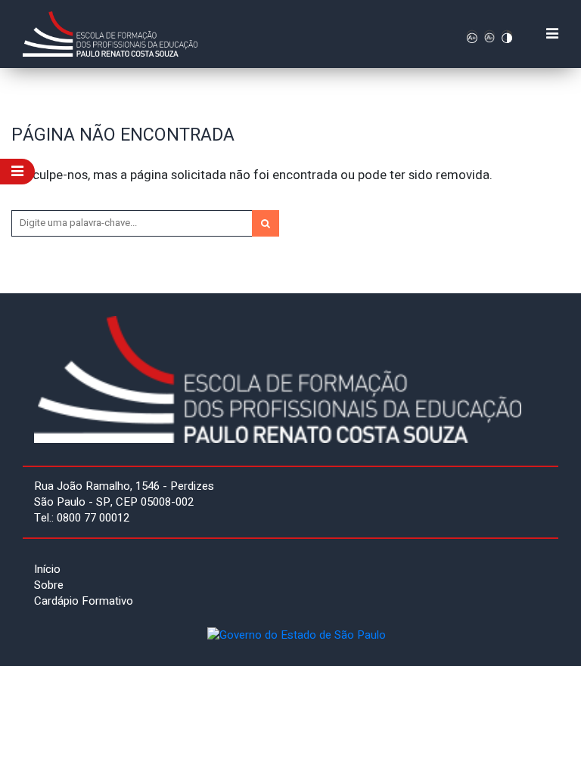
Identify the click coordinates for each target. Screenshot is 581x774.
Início (47, 569)
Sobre (49, 585)
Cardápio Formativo (83, 601)
